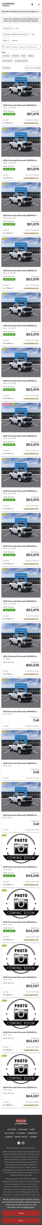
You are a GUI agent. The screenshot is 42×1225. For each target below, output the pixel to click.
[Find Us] (32, 4)
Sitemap (33, 1137)
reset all (15, 40)
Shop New (11, 1129)
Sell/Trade (9, 1133)
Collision (21, 1133)
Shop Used (23, 1129)
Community (32, 1133)
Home (32, 1129)
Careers (9, 1137)
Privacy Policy (21, 1137)
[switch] (38, 4)
